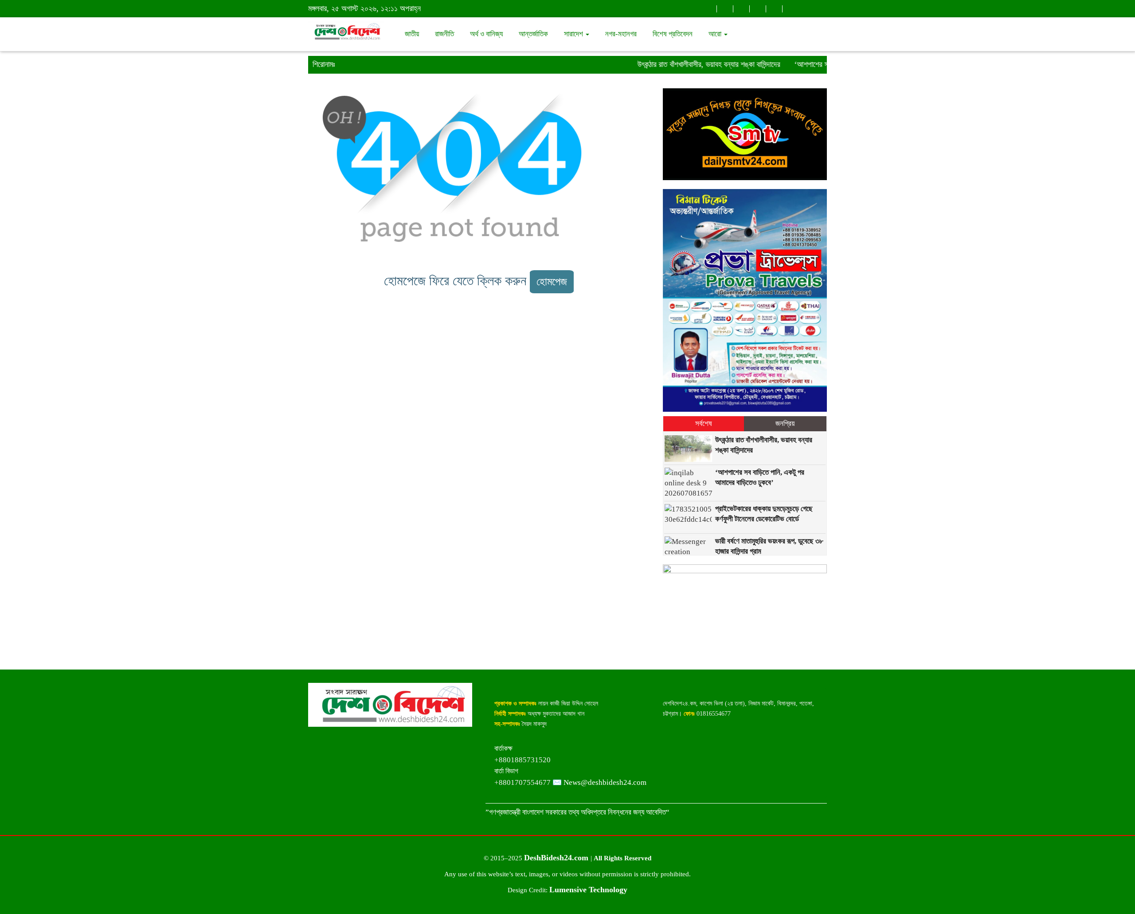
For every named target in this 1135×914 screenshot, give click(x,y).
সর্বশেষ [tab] (703, 423)
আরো (715, 34)
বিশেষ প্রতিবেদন (673, 34)
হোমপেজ (551, 282)
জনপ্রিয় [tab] (784, 423)
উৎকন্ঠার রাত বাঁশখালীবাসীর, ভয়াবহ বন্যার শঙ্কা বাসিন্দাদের (693, 64)
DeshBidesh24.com (557, 857)
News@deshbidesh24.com (605, 782)
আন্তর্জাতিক (533, 34)
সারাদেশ (574, 34)
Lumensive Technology (588, 889)
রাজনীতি (444, 34)
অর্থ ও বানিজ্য (486, 34)
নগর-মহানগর (621, 34)
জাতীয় (412, 34)
